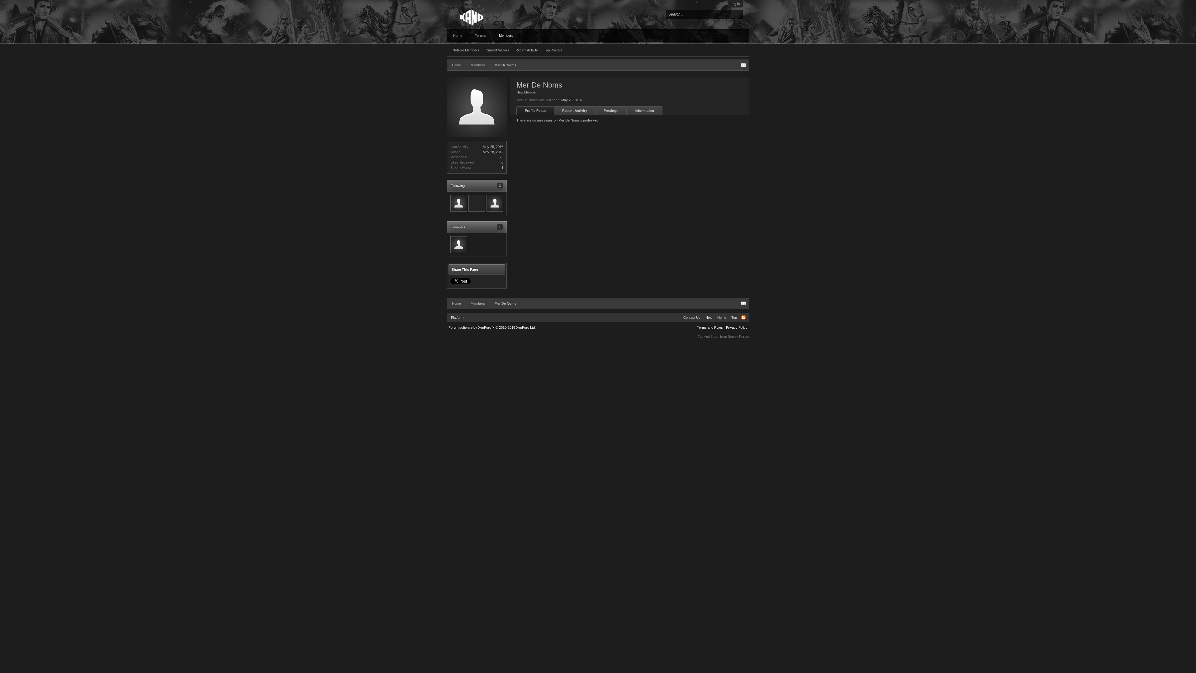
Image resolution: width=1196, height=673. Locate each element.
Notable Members (466, 50)
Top (734, 317)
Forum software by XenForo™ (492, 327)
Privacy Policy (737, 327)
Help (708, 317)
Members (506, 35)
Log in (735, 4)
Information (644, 110)
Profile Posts (535, 110)
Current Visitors (497, 50)
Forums (480, 35)
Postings (611, 110)
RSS (743, 317)
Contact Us (691, 317)
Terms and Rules (710, 327)
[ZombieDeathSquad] (494, 203)
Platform (457, 317)
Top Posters (553, 50)
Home (457, 35)
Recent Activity (526, 50)
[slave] (458, 203)
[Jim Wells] (476, 203)
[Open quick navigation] (743, 65)
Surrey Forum (738, 336)
